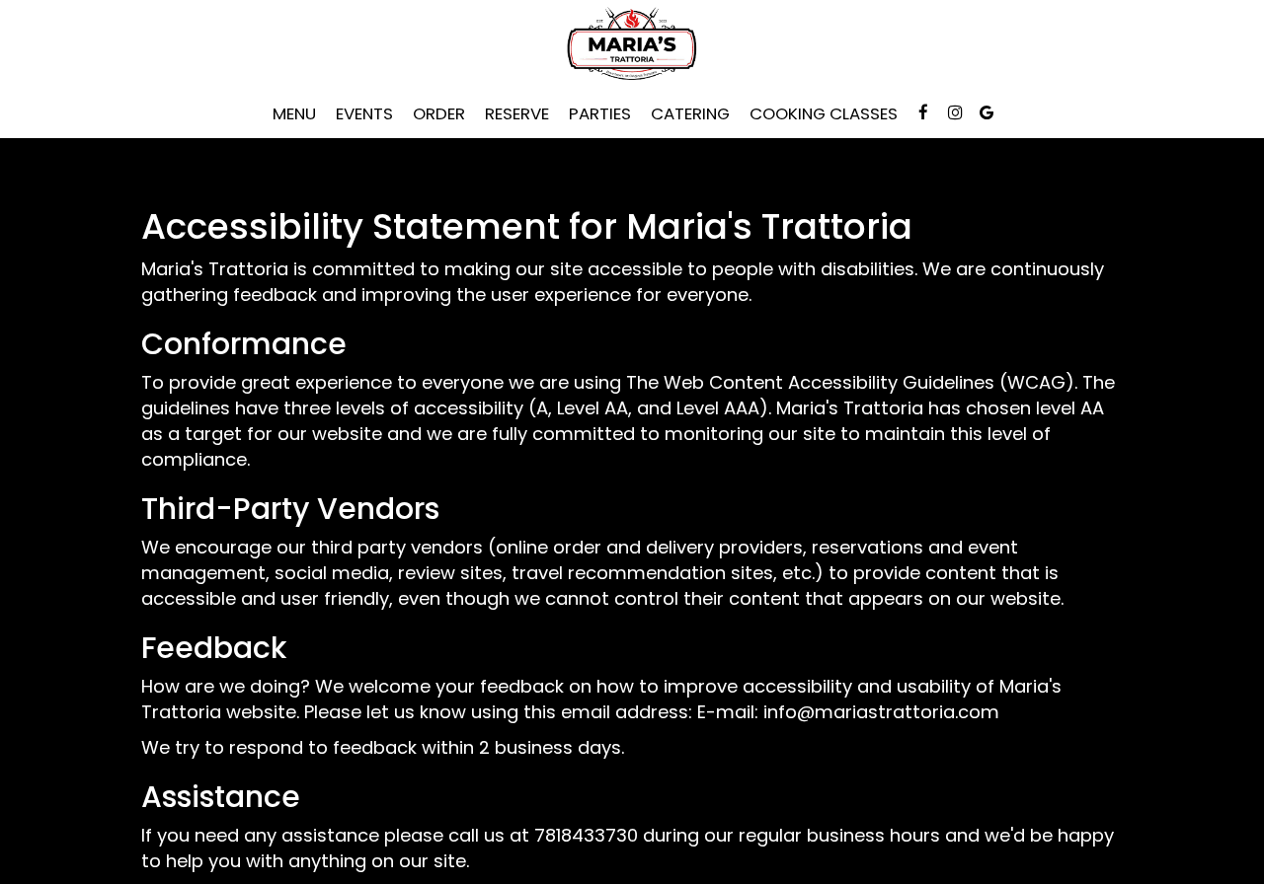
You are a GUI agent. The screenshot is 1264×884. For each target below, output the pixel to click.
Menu (294, 113)
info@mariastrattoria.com (881, 712)
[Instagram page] (955, 112)
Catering (690, 113)
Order (439, 113)
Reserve (517, 113)
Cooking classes (824, 113)
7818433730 (586, 835)
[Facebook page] (923, 112)
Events (364, 113)
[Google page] (986, 112)
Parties (600, 113)
